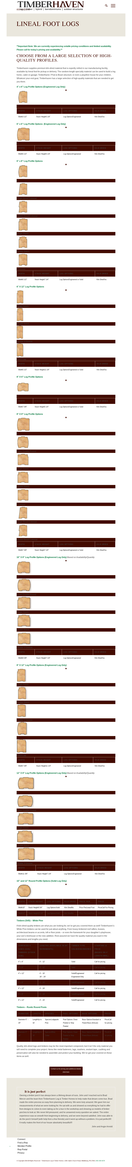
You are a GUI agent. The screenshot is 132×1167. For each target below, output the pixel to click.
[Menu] (112, 5)
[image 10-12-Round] (66, 891)
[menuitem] (106, 5)
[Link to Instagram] (113, 1164)
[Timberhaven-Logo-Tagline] (51, 5)
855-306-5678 (100, 1160)
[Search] (106, 5)
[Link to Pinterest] (106, 1164)
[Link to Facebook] (102, 1164)
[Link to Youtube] (110, 1164)
